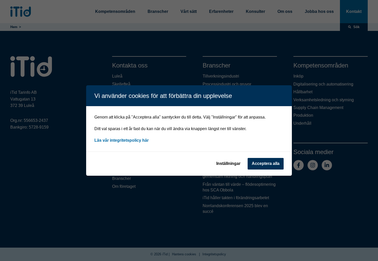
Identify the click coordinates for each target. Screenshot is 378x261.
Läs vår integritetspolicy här (121, 140)
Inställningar (228, 163)
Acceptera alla (266, 163)
